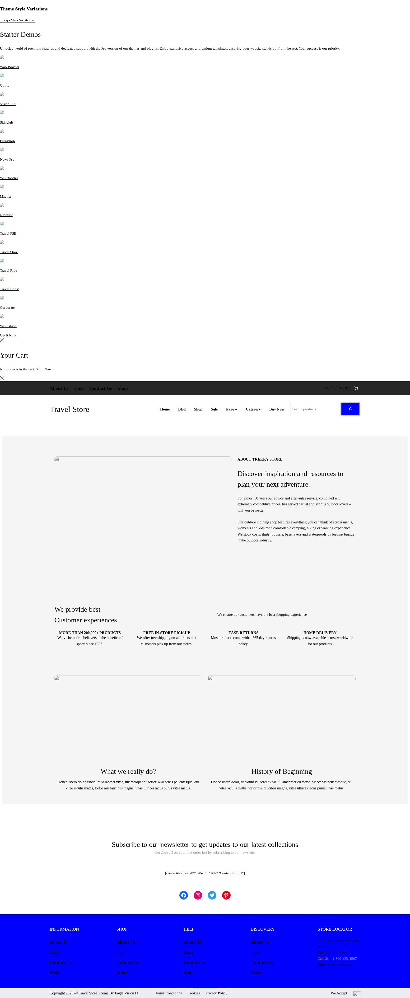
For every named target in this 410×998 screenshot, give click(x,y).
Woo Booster (9, 67)
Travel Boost (9, 289)
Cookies (193, 993)
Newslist (6, 215)
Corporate (7, 307)
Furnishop (7, 141)
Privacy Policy (216, 993)
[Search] (350, 409)
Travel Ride (8, 270)
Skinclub (6, 122)
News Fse (7, 159)
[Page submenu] (236, 409)
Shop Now (43, 369)
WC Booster (9, 178)
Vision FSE (8, 104)
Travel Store (9, 252)
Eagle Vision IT (126, 993)
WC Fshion (8, 326)
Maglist (5, 196)
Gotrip (4, 85)
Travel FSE (8, 233)
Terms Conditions (168, 993)
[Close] (2, 341)
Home (165, 409)
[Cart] (356, 388)
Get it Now (8, 335)
